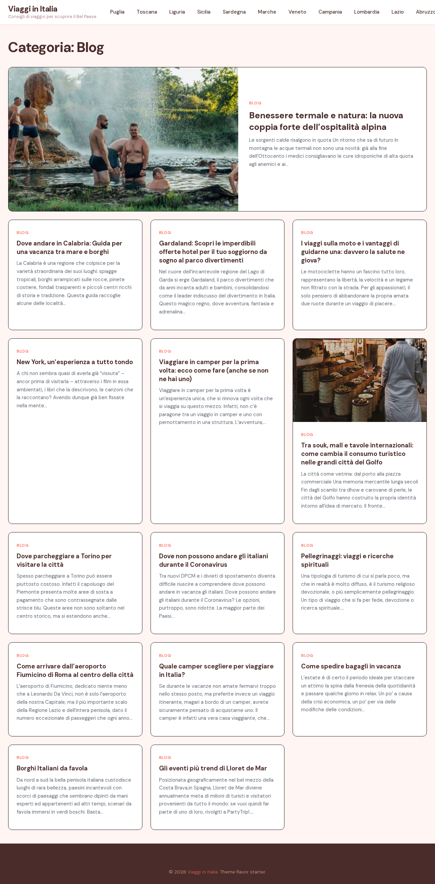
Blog (255, 103)
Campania (330, 11)
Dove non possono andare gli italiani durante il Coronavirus (213, 560)
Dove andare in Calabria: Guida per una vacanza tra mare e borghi (69, 247)
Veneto (297, 11)
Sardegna (234, 11)
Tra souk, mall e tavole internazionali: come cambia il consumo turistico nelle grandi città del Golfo (357, 453)
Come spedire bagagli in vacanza (351, 666)
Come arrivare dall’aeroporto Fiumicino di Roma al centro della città (75, 670)
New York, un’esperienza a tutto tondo (75, 362)
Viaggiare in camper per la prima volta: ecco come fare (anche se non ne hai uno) (213, 370)
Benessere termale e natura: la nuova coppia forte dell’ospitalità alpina (326, 121)
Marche (267, 11)
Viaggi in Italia (32, 9)
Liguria (177, 11)
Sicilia (203, 11)
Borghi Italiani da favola (52, 768)
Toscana (147, 11)
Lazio (398, 11)
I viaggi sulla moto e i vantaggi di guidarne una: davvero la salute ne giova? (353, 252)
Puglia (117, 11)
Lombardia (366, 11)
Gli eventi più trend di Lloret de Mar (213, 768)
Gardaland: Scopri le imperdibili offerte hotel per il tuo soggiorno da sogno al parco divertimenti (213, 252)
